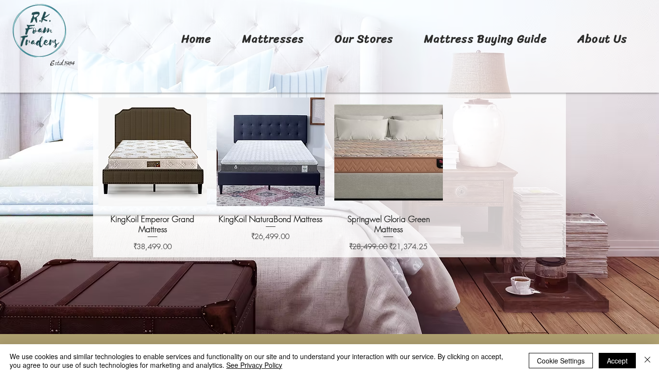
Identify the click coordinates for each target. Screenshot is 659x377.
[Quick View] (152, 152)
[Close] (647, 360)
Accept (617, 360)
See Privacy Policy (254, 365)
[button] (273, 39)
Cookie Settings (561, 360)
